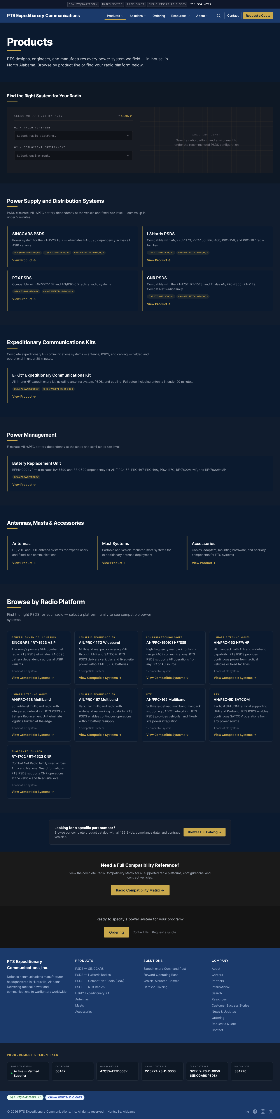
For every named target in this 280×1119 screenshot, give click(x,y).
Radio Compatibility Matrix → (140, 890)
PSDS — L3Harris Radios (93, 975)
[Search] (219, 16)
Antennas (82, 999)
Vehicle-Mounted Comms (161, 981)
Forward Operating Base (161, 975)
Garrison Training (156, 987)
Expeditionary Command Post (165, 968)
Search (217, 993)
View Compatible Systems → (33, 678)
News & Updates (224, 1011)
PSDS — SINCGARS (89, 968)
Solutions (136, 16)
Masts (79, 1005)
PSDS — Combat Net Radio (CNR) (99, 981)
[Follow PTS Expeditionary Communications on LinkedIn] (247, 1111)
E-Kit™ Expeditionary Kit (92, 993)
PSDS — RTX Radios (90, 987)
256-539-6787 (200, 4)
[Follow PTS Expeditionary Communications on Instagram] (263, 1111)
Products (113, 16)
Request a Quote (258, 15)
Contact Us (141, 932)
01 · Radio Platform (32, 127)
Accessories (83, 1011)
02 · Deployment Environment (39, 147)
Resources (179, 16)
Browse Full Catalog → (204, 832)
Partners (218, 981)
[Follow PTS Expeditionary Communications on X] (271, 1111)
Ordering (158, 16)
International (220, 987)
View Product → (24, 260)
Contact (233, 15)
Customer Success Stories (230, 1005)
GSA (23, 1097)
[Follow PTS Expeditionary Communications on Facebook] (255, 1111)
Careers (217, 975)
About (200, 16)
